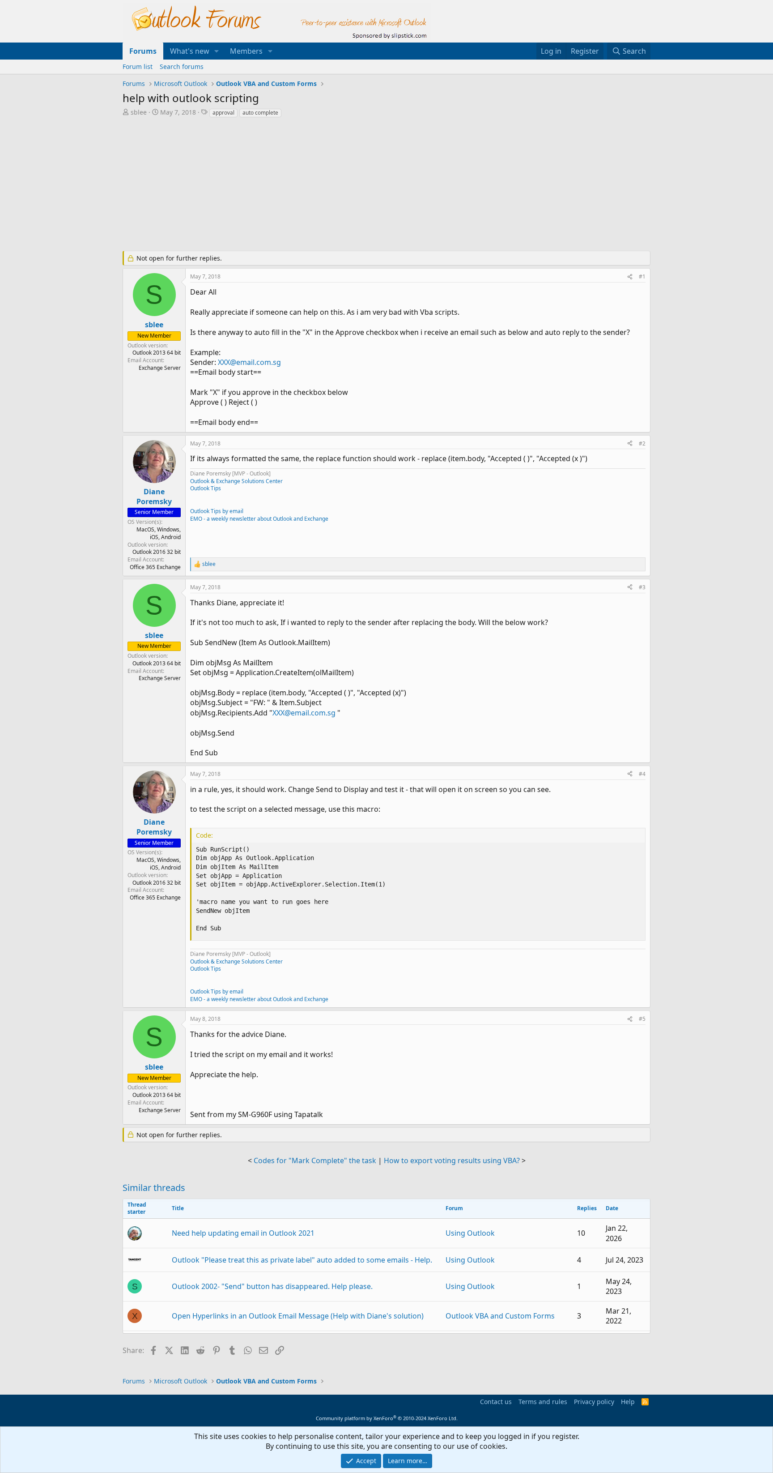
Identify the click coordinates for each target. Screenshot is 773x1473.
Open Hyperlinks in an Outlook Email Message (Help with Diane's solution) (298, 1316)
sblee (139, 112)
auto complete (260, 112)
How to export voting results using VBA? (452, 1160)
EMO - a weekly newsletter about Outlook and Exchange (259, 518)
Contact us (496, 1401)
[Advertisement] (339, 185)
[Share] (630, 277)
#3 (642, 587)
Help (628, 1401)
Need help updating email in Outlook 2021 (243, 1233)
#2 (642, 443)
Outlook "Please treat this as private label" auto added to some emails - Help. (302, 1260)
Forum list (138, 66)
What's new (189, 51)
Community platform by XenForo (387, 1418)
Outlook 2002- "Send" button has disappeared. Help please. (272, 1286)
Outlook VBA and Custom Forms (500, 1316)
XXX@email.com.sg (249, 362)
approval (223, 112)
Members (246, 51)
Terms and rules (542, 1401)
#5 (642, 1019)
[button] (216, 51)
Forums (143, 51)
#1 (642, 276)
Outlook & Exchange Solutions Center (236, 481)
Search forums (182, 66)
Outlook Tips (205, 488)
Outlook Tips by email (216, 511)
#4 (642, 774)
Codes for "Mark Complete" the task (315, 1160)
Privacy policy (594, 1401)
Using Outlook (470, 1233)
